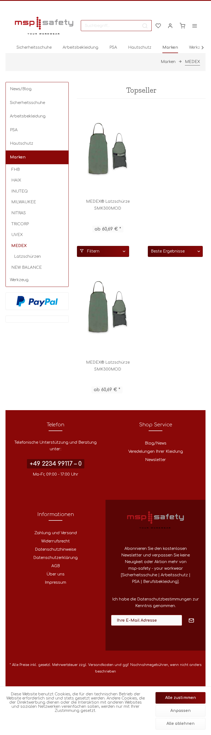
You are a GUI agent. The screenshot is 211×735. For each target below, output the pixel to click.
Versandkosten (100, 665)
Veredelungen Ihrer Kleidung (155, 451)
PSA (14, 130)
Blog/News (155, 443)
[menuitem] (116, 25)
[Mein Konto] (170, 25)
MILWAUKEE (23, 202)
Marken (18, 157)
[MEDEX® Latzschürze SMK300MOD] (107, 150)
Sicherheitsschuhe (27, 103)
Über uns (55, 574)
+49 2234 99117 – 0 (56, 463)
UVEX (17, 235)
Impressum (55, 582)
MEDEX (19, 246)
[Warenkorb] (182, 25)
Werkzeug (19, 280)
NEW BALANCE (26, 267)
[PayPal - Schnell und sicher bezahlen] (37, 301)
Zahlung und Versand (55, 533)
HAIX (16, 180)
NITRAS (18, 213)
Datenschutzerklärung (55, 558)
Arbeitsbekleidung (28, 116)
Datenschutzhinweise (55, 549)
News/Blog (21, 89)
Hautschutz (21, 143)
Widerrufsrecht (55, 541)
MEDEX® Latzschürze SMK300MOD (108, 204)
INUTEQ (19, 191)
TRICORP (20, 224)
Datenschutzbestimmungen (164, 599)
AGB (55, 566)
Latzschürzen (27, 256)
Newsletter (155, 460)
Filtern (92, 251)
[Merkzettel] (158, 25)
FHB (15, 170)
